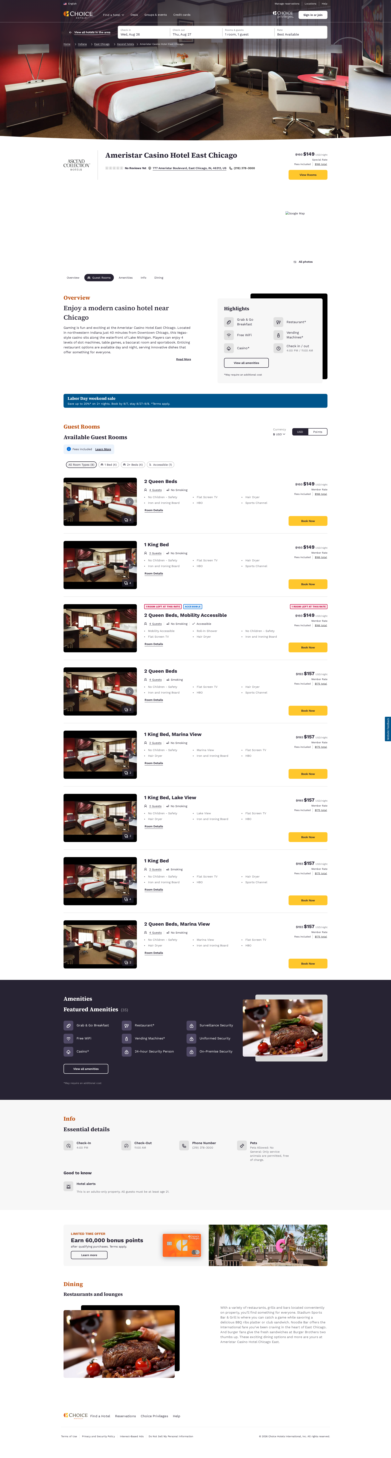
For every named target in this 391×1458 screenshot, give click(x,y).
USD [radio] (300, 431)
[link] (89, 1255)
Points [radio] (317, 431)
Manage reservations (287, 3)
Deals (134, 14)
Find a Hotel (100, 1416)
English (72, 3)
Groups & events (155, 14)
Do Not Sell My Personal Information (171, 1436)
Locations (310, 3)
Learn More (103, 449)
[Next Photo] (129, 502)
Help (324, 3)
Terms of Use (69, 1436)
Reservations (125, 1416)
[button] (388, 729)
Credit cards (181, 14)
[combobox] (113, 15)
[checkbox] (81, 464)
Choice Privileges (154, 1416)
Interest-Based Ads (132, 1436)
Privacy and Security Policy (98, 1436)
